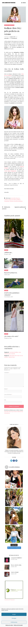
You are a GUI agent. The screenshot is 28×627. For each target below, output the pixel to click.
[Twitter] (11, 461)
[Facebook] (14, 461)
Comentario (6, 372)
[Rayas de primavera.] (14, 263)
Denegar (14, 618)
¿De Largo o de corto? (11, 336)
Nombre (6, 388)
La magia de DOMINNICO (16, 557)
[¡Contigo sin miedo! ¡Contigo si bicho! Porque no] (14, 497)
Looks (6, 250)
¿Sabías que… (8, 252)
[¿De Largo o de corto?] (14, 316)
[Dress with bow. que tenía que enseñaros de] (14, 515)
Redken (18, 199)
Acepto (14, 614)
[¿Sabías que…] (14, 233)
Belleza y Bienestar (9, 25)
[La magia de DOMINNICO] (6, 560)
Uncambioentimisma (17, 201)
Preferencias (14, 622)
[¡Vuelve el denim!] (6, 574)
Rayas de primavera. (10, 273)
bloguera (18, 198)
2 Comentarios (14, 38)
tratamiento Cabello (8, 201)
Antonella (6, 38)
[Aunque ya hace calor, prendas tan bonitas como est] (14, 534)
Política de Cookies (9, 625)
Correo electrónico (8, 394)
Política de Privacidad (18, 625)
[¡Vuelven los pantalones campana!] (14, 283)
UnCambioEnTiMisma (8, 2)
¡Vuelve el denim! (15, 572)
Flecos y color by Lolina (16, 565)
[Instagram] (16, 461)
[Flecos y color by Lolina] (6, 567)
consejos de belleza (12, 199)
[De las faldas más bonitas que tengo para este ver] (14, 479)
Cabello (6, 199)
